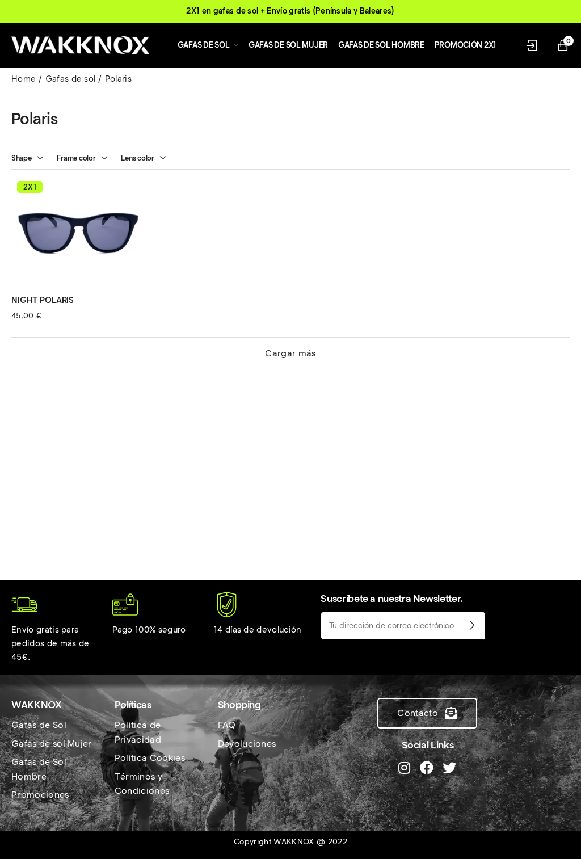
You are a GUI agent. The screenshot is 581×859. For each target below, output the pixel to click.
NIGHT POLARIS (42, 300)
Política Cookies (150, 757)
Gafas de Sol (38, 724)
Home (23, 79)
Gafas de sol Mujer (51, 743)
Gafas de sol (70, 79)
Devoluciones (247, 743)
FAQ (227, 724)
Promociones (40, 794)
